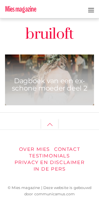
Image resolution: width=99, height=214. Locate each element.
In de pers (50, 169)
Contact (67, 149)
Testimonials (49, 156)
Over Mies (34, 149)
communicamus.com (54, 194)
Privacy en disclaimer (50, 162)
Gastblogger (34, 63)
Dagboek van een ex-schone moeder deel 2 (49, 84)
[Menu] (91, 9)
